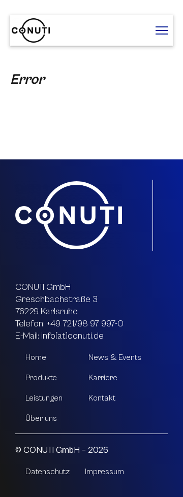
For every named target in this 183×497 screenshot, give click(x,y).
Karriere (102, 377)
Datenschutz (47, 471)
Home (35, 357)
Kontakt (101, 398)
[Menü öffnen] (161, 30)
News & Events (114, 357)
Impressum (104, 471)
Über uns (41, 418)
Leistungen (44, 398)
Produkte (41, 377)
